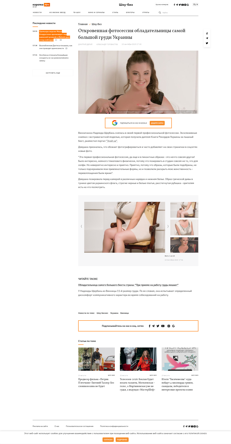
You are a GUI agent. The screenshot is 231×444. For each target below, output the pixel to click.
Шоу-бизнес (102, 313)
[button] (168, 226)
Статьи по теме (87, 341)
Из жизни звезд (57, 12)
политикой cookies (197, 433)
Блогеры (130, 12)
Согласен (108, 440)
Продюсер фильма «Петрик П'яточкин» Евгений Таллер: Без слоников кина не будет (96, 383)
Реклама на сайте (40, 426)
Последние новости (44, 23)
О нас (57, 426)
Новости (37, 12)
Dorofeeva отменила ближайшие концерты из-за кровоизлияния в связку (53, 58)
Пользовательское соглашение (79, 426)
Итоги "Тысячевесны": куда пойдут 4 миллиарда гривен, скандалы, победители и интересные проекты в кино (177, 385)
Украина (114, 313)
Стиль (115, 12)
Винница (124, 313)
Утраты (145, 12)
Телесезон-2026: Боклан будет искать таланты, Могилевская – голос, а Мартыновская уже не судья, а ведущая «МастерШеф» (137, 385)
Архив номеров (162, 4)
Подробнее (122, 440)
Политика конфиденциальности (114, 426)
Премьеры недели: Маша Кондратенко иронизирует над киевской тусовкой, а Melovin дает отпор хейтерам (54, 35)
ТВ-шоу (76, 12)
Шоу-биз (126, 4)
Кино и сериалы (96, 12)
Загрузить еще (53, 73)
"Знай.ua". (112, 140)
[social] (149, 326)
